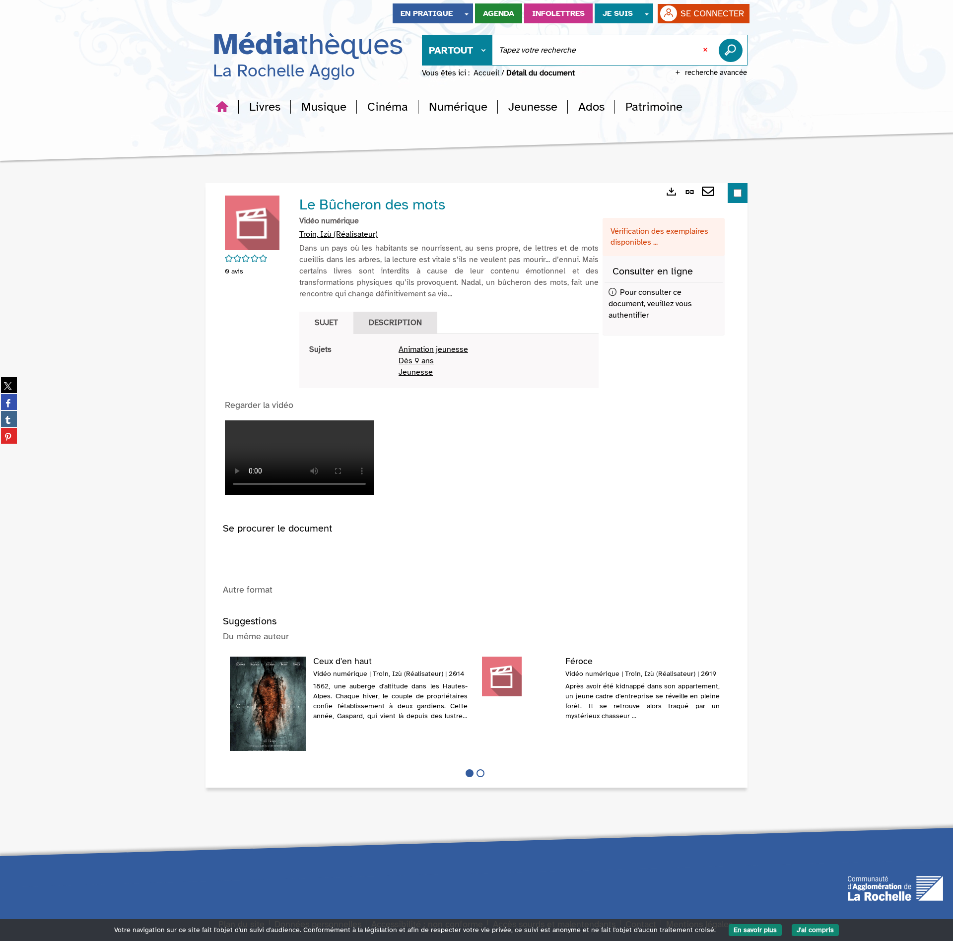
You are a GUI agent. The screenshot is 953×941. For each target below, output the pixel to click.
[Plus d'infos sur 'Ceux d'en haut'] (268, 708)
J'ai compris (815, 930)
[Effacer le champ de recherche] (706, 50)
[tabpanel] (449, 361)
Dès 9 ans (416, 361)
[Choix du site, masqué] (466, 13)
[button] (265, 106)
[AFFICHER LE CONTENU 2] (480, 773)
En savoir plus (755, 930)
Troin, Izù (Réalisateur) (338, 234)
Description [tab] (395, 323)
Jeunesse (416, 372)
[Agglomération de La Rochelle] (895, 887)
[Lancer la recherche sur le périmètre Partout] (732, 50)
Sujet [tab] (326, 323)
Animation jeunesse (433, 349)
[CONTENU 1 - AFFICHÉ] (470, 773)
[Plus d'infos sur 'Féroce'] (520, 676)
